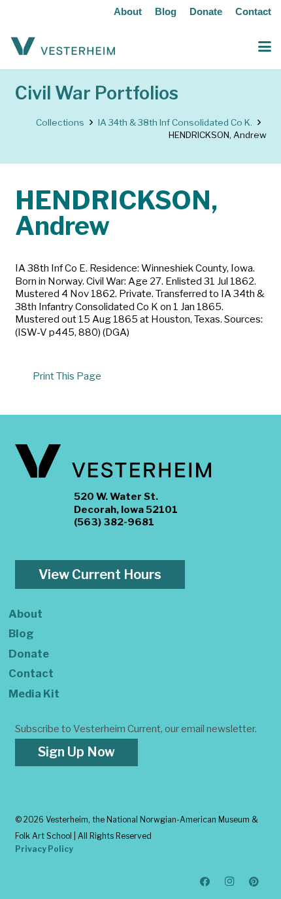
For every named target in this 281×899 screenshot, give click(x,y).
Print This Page (67, 376)
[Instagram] (230, 882)
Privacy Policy (44, 849)
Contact (253, 11)
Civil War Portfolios (96, 93)
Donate (206, 11)
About (128, 11)
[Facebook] (205, 882)
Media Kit (33, 693)
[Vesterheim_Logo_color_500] (63, 46)
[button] (264, 46)
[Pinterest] (254, 882)
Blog (165, 11)
